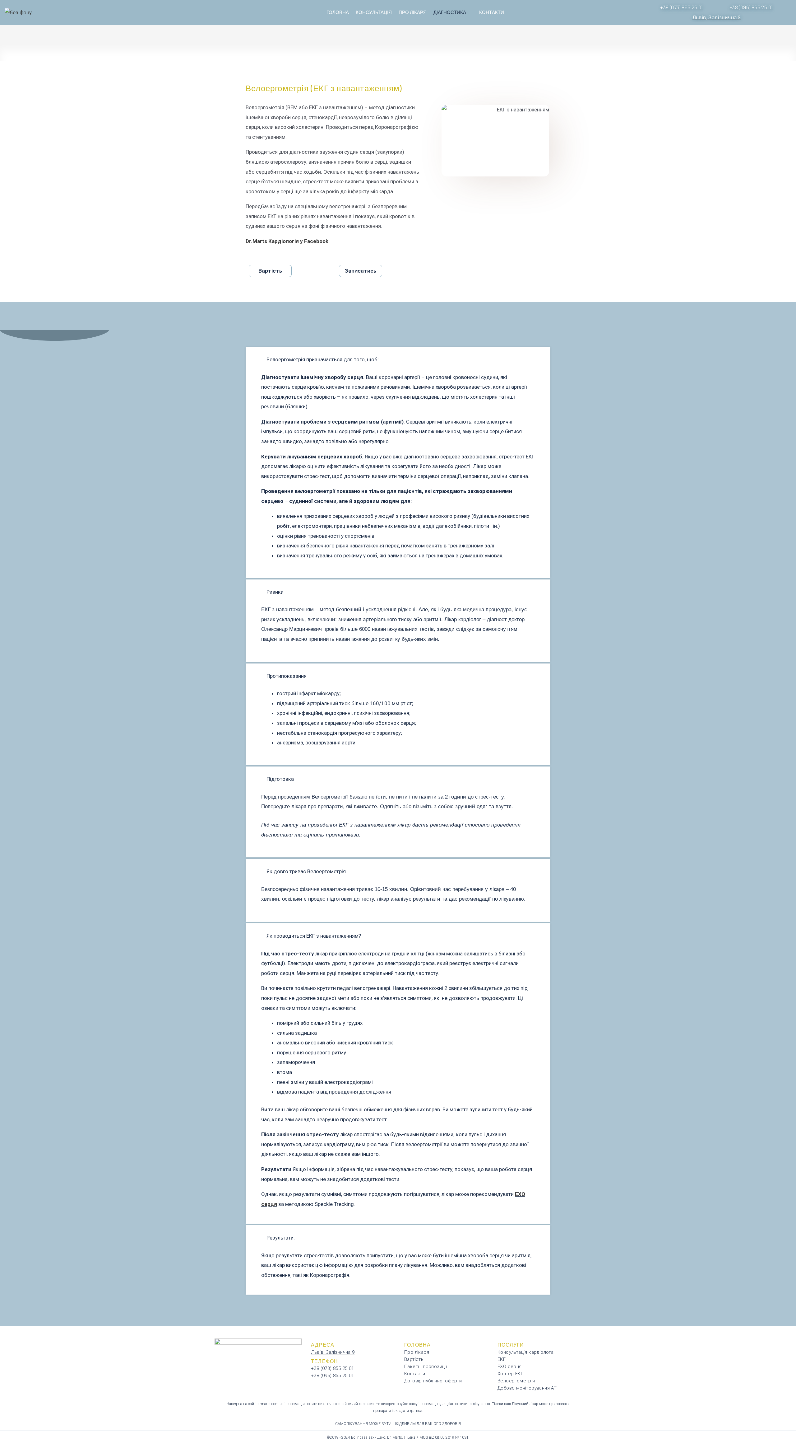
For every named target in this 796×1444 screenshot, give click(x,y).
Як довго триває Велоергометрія (306, 871)
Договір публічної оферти (433, 1381)
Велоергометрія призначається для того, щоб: (322, 359)
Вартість (413, 1359)
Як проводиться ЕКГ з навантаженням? (313, 936)
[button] (398, 360)
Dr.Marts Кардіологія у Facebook (287, 241)
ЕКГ (501, 1359)
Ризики (275, 592)
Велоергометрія (516, 1381)
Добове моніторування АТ (527, 1388)
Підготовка (280, 779)
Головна (337, 12)
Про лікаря (413, 12)
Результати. (280, 1238)
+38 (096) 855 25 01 (332, 1375)
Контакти (491, 12)
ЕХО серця (509, 1366)
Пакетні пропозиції (425, 1366)
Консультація (374, 12)
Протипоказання (286, 676)
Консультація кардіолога (525, 1352)
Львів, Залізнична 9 (333, 1352)
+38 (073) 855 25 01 (332, 1368)
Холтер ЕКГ (510, 1373)
